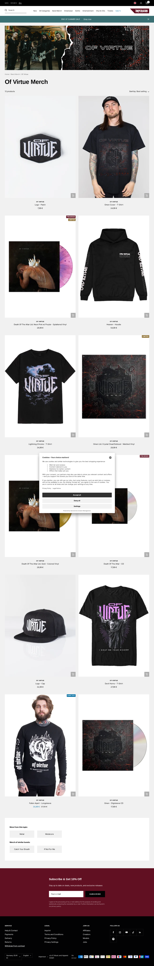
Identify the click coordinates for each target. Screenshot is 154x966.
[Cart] (146, 3)
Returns (8, 942)
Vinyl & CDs (100, 11)
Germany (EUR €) (11, 956)
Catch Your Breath (22, 849)
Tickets (110, 11)
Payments (9, 934)
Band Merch (57, 11)
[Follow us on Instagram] (120, 932)
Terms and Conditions (54, 934)
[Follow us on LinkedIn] (140, 932)
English (26, 955)
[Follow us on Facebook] (113, 932)
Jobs (85, 942)
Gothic (77, 11)
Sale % (118, 11)
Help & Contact (11, 930)
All (20, 3)
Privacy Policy (50, 938)
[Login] (141, 3)
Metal (22, 834)
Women (13, 3)
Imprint (48, 930)
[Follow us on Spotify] (113, 939)
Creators (86, 934)
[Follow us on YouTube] (126, 932)
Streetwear (68, 11)
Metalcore (49, 834)
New (35, 11)
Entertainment (88, 11)
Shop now (87, 19)
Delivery (8, 938)
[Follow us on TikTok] (133, 932)
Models (86, 938)
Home (7, 74)
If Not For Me (49, 849)
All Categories (44, 11)
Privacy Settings (51, 942)
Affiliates (86, 930)
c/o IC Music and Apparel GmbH (58, 956)
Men (7, 3)
